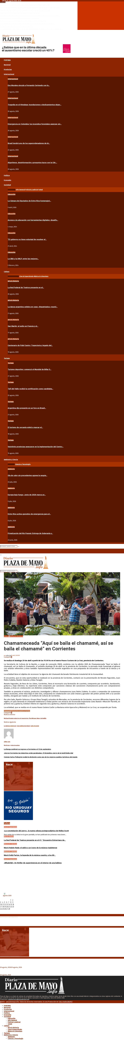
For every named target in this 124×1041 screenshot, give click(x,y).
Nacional (7, 65)
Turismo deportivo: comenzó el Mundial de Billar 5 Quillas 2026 (19, 18)
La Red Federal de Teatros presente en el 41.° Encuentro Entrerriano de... (35, 840)
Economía (7, 180)
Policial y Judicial (14, 1022)
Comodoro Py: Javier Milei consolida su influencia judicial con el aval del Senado (25, 10)
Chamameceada (16, 711)
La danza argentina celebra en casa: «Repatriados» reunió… (33, 307)
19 (5, 906)
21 (9, 906)
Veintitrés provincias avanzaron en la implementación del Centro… (35, 447)
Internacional (9, 74)
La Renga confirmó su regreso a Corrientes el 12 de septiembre (27, 749)
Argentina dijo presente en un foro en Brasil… (27, 408)
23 (13, 906)
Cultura (6, 272)
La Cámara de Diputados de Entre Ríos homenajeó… (29, 201)
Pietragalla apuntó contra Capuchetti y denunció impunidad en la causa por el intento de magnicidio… (31, 29)
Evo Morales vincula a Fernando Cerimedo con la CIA (16, 26)
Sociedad (7, 185)
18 (3, 906)
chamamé (7, 711)
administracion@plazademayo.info (18, 999)
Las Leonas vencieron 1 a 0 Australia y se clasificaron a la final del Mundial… (23, 21)
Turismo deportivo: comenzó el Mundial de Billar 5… (29, 369)
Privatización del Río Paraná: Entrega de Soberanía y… (30, 533)
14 (9, 904)
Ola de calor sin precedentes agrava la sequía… (27, 475)
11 (3, 904)
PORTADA (7, 60)
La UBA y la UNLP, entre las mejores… (23, 259)
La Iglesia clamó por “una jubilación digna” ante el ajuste (21, 726)
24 (1, 909)
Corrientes (26, 711)
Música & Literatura (16, 636)
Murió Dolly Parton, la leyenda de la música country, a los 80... (30, 855)
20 (7, 906)
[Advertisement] (62, 879)
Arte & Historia (13, 281)
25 (3, 909)
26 (5, 909)
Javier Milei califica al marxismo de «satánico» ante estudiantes (20, 13)
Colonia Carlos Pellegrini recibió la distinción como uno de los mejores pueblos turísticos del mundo (40, 757)
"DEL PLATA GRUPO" (66, 1002)
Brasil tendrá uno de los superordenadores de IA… (29, 143)
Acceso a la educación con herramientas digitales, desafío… (33, 220)
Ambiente (11, 469)
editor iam (8, 655)
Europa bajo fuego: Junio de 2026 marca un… (27, 495)
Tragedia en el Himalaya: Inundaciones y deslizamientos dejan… (34, 105)
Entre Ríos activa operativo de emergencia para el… (29, 514)
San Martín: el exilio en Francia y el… (23, 326)
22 (11, 906)
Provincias (8, 69)
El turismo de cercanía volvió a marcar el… (25, 427)
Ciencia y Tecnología (15, 1038)
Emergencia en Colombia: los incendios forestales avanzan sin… (35, 124)
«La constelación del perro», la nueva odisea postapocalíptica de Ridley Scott (36, 831)
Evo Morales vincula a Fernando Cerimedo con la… (29, 85)
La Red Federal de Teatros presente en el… (26, 288)
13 (7, 904)
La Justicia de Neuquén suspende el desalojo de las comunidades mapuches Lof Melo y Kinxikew (30, 15)
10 (1, 904)
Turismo (7, 358)
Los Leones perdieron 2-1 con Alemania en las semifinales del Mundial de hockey (25, 5)
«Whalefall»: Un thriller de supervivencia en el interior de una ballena (33, 863)
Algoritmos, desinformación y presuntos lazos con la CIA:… (32, 163)
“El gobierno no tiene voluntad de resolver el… (27, 239)
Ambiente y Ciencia (11, 459)
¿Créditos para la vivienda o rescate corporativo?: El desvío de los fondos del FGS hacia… (27, 23)
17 (1, 906)
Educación (11, 194)
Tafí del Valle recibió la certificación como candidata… (30, 389)
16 (13, 904)
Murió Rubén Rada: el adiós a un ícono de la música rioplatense (30, 848)
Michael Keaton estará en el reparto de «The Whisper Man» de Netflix (25, 718)
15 (11, 904)
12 (5, 904)
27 (7, 909)
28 (9, 909)
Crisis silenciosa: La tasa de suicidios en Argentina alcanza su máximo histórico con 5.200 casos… (30, 7)
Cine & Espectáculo (10, 827)
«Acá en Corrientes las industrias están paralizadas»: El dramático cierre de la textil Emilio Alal (38, 753)
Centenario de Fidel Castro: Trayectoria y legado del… (30, 345)
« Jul (1, 913)
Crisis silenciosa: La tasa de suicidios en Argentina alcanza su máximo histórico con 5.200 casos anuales (41, 923)
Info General (12, 1020)
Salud (10, 1024)
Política (7, 175)
